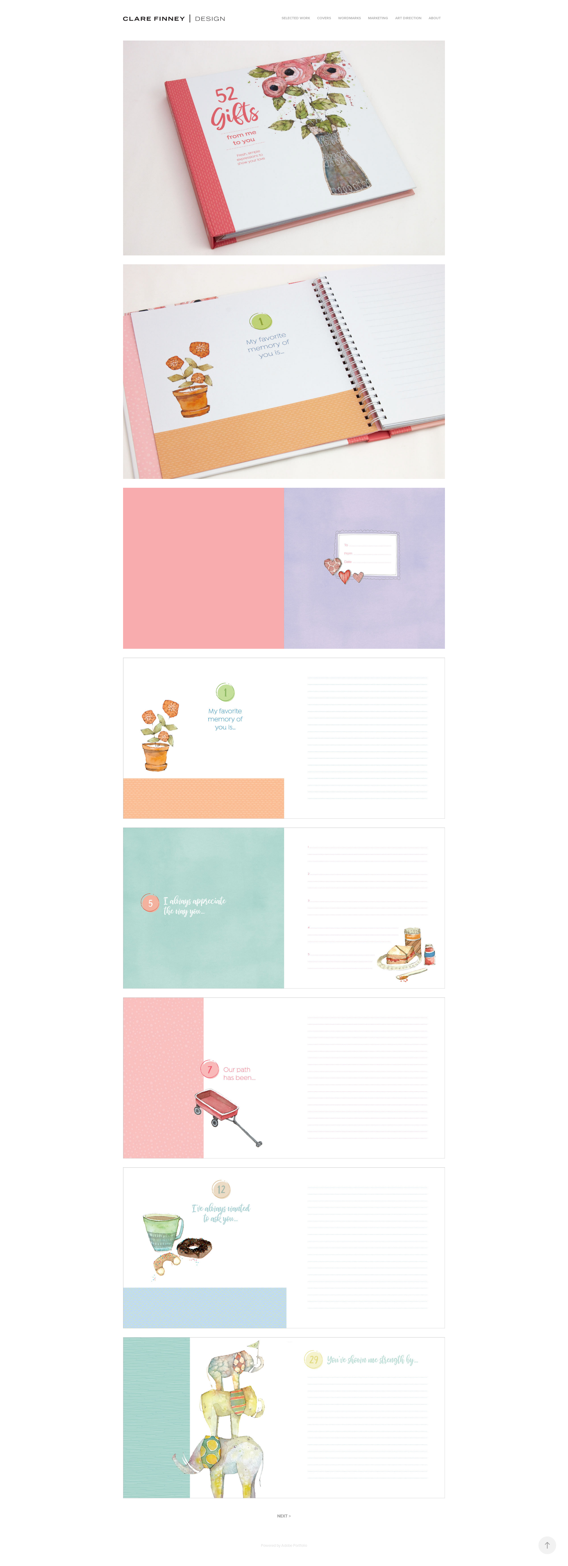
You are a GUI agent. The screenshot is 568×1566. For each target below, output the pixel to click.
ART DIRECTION (408, 17)
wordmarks (349, 17)
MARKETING (378, 17)
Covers (324, 17)
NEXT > (284, 1516)
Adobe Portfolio (294, 1545)
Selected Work (296, 17)
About (435, 17)
